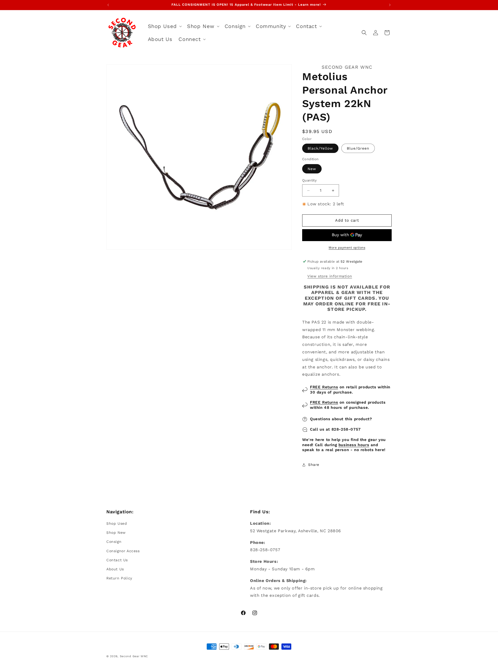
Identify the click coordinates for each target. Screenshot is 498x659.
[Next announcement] (390, 5)
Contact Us (117, 560)
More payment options (347, 247)
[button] (164, 26)
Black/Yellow (320, 148)
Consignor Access (123, 551)
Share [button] (313, 464)
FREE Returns (324, 387)
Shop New (116, 532)
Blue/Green (358, 148)
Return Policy (119, 578)
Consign (113, 542)
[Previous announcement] (108, 5)
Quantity (309, 180)
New (312, 169)
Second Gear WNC (134, 656)
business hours (353, 445)
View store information (329, 276)
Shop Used (116, 523)
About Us (115, 569)
